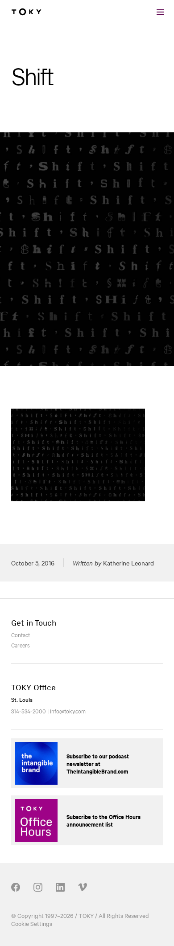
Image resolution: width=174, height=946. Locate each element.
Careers (20, 645)
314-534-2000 (28, 711)
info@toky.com (68, 711)
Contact (20, 635)
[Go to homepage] (26, 12)
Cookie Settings (31, 923)
